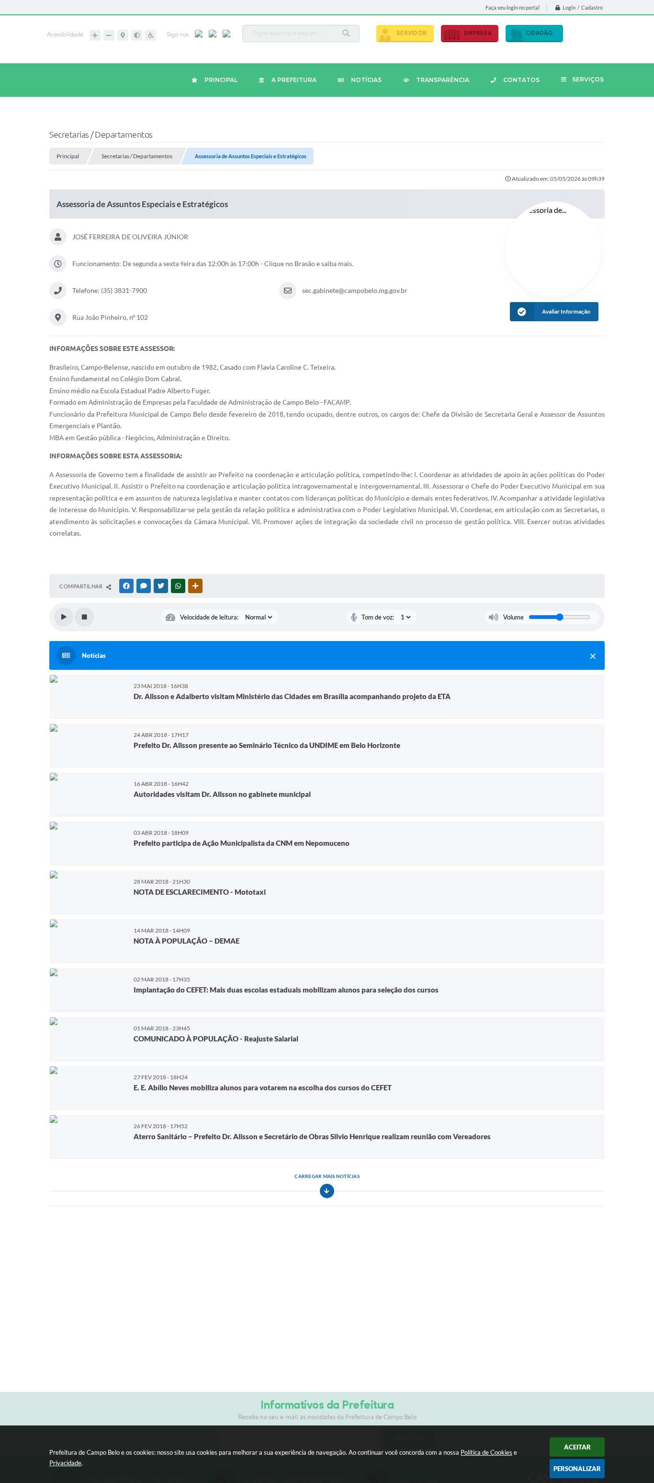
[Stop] (84, 617)
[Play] (63, 617)
